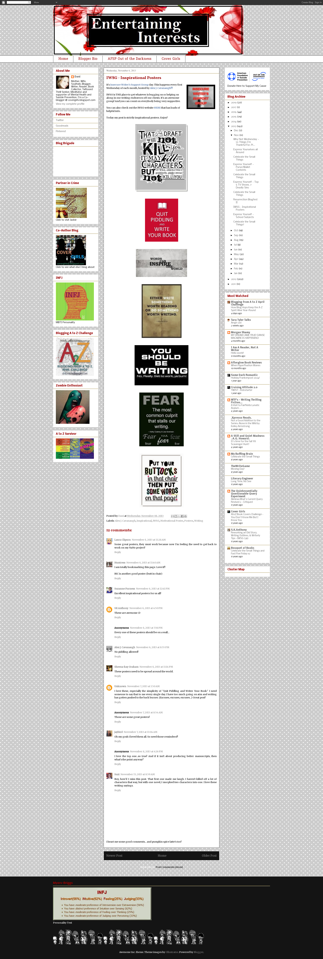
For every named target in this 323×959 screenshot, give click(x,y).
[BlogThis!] (175, 516)
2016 (234, 112)
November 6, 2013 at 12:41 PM (153, 588)
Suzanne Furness (124, 588)
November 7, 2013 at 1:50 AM (143, 686)
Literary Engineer (242, 478)
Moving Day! (238, 469)
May (237, 254)
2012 (234, 279)
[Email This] (172, 516)
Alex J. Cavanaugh (125, 520)
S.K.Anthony (239, 530)
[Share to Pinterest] (185, 516)
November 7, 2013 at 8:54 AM (146, 712)
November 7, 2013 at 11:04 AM (140, 731)
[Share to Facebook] (182, 516)
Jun (236, 249)
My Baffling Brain (242, 454)
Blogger (198, 952)
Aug (236, 240)
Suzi (116, 774)
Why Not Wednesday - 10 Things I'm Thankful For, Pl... (246, 142)
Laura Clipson (122, 539)
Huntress (119, 562)
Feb (236, 268)
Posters (188, 520)
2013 (234, 126)
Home (63, 59)
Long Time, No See (241, 481)
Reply (117, 552)
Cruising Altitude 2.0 (244, 387)
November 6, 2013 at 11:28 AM (149, 539)
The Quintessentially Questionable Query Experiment (244, 494)
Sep (236, 235)
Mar (236, 263)
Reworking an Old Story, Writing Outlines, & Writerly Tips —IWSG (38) (245, 536)
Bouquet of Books (242, 548)
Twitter (60, 120)
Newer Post (114, 856)
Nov (236, 135)
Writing (198, 520)
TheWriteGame (240, 466)
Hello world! (237, 353)
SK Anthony (121, 608)
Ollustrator (172, 952)
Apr (236, 259)
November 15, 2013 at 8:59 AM (137, 774)
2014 (234, 121)
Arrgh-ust (236, 323)
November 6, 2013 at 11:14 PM (156, 666)
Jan (236, 273)
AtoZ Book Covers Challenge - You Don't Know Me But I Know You (247, 517)
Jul (235, 244)
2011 (234, 284)
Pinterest (61, 131)
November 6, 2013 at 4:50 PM (146, 608)
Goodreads (62, 126)
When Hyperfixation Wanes (245, 365)
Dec (236, 130)
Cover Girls (171, 59)
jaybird (118, 731)
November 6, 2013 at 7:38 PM (146, 627)
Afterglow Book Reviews (246, 362)
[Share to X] (179, 516)
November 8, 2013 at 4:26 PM (146, 751)
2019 (234, 102)
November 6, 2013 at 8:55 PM (152, 647)
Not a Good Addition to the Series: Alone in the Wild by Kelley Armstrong (245, 423)
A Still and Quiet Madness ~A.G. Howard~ (247, 437)
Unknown (120, 686)
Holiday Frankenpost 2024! (245, 378)
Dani (77, 76)
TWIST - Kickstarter (241, 390)
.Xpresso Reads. (241, 418)
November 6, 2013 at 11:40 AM (143, 562)
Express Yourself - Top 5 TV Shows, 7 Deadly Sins (246, 185)
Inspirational (144, 520)
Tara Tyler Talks (241, 320)
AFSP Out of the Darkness (129, 59)
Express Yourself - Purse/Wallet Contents (243, 167)
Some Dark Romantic (244, 375)
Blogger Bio (87, 59)
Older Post (209, 856)
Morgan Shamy (240, 332)
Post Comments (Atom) (169, 867)
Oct (236, 230)
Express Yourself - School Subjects (243, 216)
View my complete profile (70, 104)
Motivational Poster (171, 520)
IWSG (156, 520)
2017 (234, 107)
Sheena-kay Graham (126, 666)
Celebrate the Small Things (245, 457)
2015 (234, 116)
